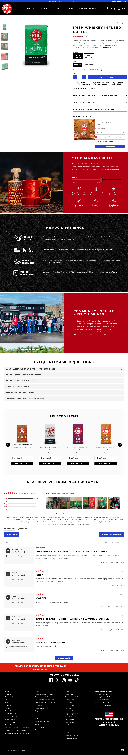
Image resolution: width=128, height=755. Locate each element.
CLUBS (44, 9)
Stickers (38, 730)
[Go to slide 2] (26, 349)
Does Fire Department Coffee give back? (25, 398)
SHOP (67, 733)
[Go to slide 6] (41, 349)
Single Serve (69, 722)
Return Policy (9, 711)
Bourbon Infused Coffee (103, 694)
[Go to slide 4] (33, 349)
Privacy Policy (10, 722)
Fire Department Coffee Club (45, 702)
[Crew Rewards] (115, 9)
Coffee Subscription (42, 708)
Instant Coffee (70, 711)
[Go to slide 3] (30, 349)
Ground (77, 65)
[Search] (111, 9)
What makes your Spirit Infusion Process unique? (30, 369)
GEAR (57, 9)
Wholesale (68, 725)
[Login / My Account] (119, 8)
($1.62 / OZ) (89, 57)
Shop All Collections (72, 735)
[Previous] (118, 22)
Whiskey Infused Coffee (103, 697)
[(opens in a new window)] (77, 682)
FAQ (6, 700)
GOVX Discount (10, 714)
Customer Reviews (87, 9)
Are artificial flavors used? (20, 381)
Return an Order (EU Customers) (16, 730)
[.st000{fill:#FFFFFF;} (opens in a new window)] (58, 682)
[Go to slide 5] (37, 349)
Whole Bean (89, 65)
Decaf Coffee (69, 719)
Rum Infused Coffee (102, 700)
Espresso (68, 708)
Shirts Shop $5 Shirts (42, 721)
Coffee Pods (69, 694)
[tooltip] (71, 514)
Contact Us (9, 708)
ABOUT (70, 9)
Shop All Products (71, 738)
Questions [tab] (22, 529)
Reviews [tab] (9, 529)
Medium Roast (70, 700)
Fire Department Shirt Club (44, 700)
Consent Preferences (115, 750)
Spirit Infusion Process (103, 705)
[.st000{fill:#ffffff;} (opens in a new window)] (51, 682)
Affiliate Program (11, 719)
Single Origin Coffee (72, 714)
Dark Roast (69, 702)
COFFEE (30, 9)
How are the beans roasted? (20, 392)
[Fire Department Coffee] (7, 9)
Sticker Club (39, 705)
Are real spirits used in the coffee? (23, 375)
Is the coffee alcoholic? (18, 387)
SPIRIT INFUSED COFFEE (104, 691)
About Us (8, 694)
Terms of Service (11, 716)
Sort (107, 542)
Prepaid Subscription (42, 711)
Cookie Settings (10, 725)
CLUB (37, 691)
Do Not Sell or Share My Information (18, 728)
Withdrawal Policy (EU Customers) (17, 733)
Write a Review (114, 535)
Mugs (37, 724)
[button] (100, 36)
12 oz (78, 56)
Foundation (9, 705)
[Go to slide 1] (22, 349)
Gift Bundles (39, 727)
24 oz (89, 56)
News (7, 702)
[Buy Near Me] (107, 8)
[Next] (124, 22)
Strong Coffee (70, 716)
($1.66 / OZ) (78, 57)
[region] (83, 503)
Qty (74, 73)
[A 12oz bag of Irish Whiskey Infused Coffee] (36, 45)
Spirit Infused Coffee (72, 697)
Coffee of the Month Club (44, 694)
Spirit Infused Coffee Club (44, 697)
